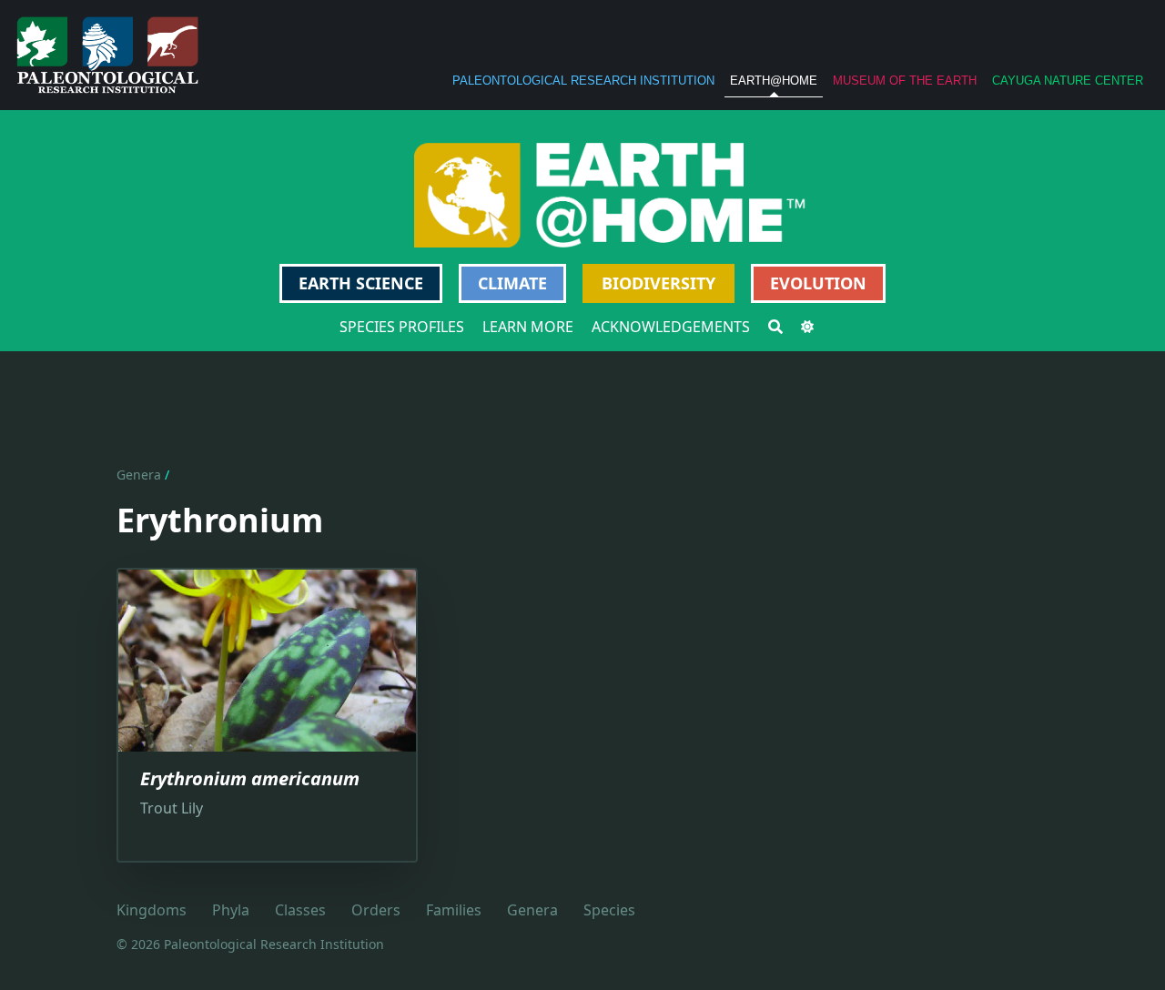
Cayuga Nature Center (1067, 80)
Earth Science (361, 283)
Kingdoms (151, 910)
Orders (375, 910)
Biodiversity (658, 283)
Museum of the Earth (905, 80)
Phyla (230, 910)
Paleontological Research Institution (583, 80)
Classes (300, 910)
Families (453, 910)
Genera (138, 474)
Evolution (818, 283)
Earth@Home (773, 80)
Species (609, 910)
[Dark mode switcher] (807, 327)
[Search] (775, 327)
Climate (512, 283)
